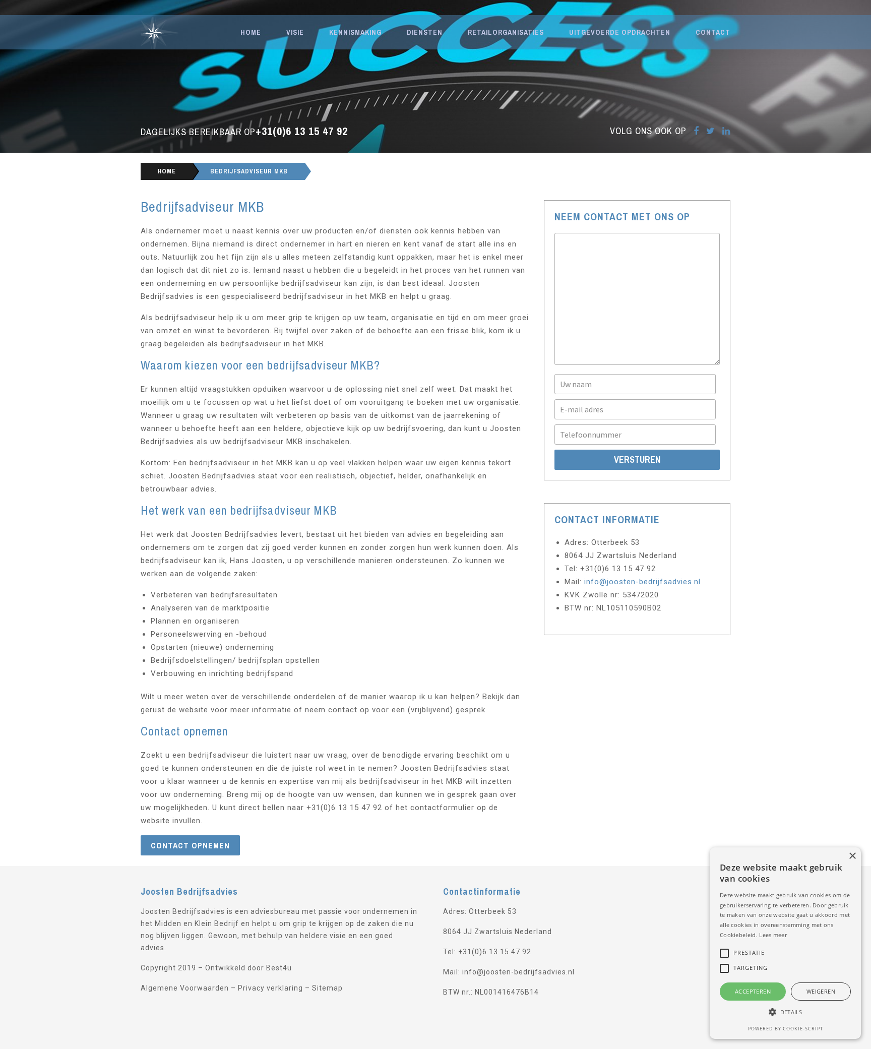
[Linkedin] (726, 131)
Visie (295, 32)
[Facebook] (696, 131)
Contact (713, 32)
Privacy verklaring (270, 988)
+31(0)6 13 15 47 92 (302, 131)
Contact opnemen (190, 845)
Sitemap (327, 988)
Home (250, 32)
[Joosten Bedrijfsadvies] (184, 32)
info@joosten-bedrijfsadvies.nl (642, 581)
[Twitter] (710, 131)
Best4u (279, 968)
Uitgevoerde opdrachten (619, 32)
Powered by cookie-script (785, 1028)
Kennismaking (355, 32)
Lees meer (773, 935)
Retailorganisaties (506, 32)
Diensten (425, 32)
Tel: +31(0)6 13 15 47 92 (487, 952)
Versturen (637, 459)
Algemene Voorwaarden (185, 988)
